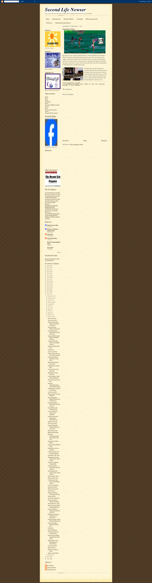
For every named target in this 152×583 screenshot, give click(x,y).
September (50, 302)
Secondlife (65, 85)
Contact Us (49, 23)
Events (46, 100)
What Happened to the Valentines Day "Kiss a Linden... (54, 458)
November (50, 298)
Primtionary (51, 528)
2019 (48, 280)
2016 (48, 286)
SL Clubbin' (48, 101)
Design (46, 103)
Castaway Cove (51, 490)
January (50, 554)
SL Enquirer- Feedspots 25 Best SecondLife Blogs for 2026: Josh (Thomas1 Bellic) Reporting (52, 201)
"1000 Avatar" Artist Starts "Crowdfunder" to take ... (54, 481)
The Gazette (50, 247)
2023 (48, 272)
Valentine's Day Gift (52, 421)
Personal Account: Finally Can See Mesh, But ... (54, 506)
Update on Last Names (53, 553)
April (49, 312)
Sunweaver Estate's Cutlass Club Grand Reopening (54, 520)
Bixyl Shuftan (50, 565)
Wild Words (50, 234)
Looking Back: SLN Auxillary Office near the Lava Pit (53, 426)
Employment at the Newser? (63, 23)
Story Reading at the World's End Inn (53, 408)
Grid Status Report (49, 260)
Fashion (47, 106)
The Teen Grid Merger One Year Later (53, 532)
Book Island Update (52, 430)
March (49, 314)
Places (46, 98)
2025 (48, 268)
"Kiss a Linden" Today (53, 476)
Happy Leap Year (52, 318)
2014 (48, 290)
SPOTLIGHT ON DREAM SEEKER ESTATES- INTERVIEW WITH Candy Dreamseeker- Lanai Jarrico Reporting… (51, 209)
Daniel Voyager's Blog (52, 225)
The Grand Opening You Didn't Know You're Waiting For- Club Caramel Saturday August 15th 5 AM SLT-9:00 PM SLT (52, 195)
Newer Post (66, 140)
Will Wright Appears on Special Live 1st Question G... (53, 515)
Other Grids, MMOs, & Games (52, 105)
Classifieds (80, 19)
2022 (48, 274)
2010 (48, 559)
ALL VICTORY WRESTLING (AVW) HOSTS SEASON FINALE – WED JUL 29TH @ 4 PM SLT (52, 216)
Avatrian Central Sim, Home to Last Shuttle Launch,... (53, 342)
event (81, 83)
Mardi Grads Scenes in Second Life (53, 362)
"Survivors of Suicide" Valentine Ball (53, 463)
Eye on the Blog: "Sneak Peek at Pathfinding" (54, 377)
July (49, 306)
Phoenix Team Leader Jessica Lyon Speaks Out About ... (53, 323)
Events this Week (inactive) (51, 113)
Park (93, 83)
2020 (48, 278)
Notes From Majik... (52, 238)
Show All (58, 252)
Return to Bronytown (53, 478)
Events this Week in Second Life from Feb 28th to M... (54, 332)
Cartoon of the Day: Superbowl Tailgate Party (53, 524)
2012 (48, 294)
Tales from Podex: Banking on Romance (54, 327)
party (96, 83)
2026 (48, 266)
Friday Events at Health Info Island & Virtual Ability (54, 536)
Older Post (104, 140)
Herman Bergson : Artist (53, 503)
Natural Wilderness (52, 530)
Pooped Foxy (51, 349)
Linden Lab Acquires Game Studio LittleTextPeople (53, 417)
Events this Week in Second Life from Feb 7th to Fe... (54, 510)
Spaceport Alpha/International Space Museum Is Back (54, 384)
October (50, 300)
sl (69, 85)
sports (72, 85)
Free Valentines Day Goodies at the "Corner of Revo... (54, 472)
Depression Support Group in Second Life (54, 493)
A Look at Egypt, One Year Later (53, 369)
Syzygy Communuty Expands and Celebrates (53, 412)
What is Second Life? (92, 19)
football (86, 83)
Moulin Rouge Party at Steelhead (53, 448)
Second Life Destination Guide (52, 258)
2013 (48, 292)
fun (89, 83)
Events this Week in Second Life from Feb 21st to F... (54, 404)
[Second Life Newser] (51, 145)
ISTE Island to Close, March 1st (53, 373)
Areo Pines (69, 83)
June (49, 308)
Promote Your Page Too (51, 147)
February (50, 316)
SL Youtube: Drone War (53, 498)
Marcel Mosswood (51, 569)
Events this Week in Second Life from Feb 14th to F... (54, 467)
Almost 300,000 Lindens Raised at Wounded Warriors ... (54, 337)
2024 (48, 270)
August (50, 304)
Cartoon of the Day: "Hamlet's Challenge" (54, 500)
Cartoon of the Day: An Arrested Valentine (53, 452)
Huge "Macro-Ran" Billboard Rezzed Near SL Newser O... (54, 399)
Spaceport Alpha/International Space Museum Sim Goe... (53, 436)
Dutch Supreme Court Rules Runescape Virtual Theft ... (53, 542)
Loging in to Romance (53, 485)
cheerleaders (76, 83)
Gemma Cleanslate (51, 567)
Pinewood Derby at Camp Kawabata (54, 394)
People (46, 96)
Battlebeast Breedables (53, 432)
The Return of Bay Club (53, 455)
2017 (48, 284)
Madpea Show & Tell (53, 488)
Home (47, 19)
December (50, 296)
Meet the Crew (56, 19)
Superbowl (77, 85)
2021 (48, 276)
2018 (48, 282)
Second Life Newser (50, 118)
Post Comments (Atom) (76, 144)
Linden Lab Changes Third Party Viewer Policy (53, 358)
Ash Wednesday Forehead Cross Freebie (54, 389)
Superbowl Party (52, 496)
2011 (48, 557)
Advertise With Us (68, 19)
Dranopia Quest (51, 547)
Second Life (102, 83)
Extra (46, 108)
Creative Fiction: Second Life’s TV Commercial (54, 354)
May (49, 310)
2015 (48, 288)
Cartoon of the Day (52, 320)
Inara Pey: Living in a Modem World (52, 229)
